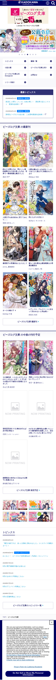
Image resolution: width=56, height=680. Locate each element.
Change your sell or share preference (20, 660)
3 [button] (25, 54)
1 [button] (20, 54)
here (45, 637)
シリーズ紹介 (10, 82)
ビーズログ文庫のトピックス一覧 (27, 605)
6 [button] (33, 54)
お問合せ (34, 75)
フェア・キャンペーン (22, 552)
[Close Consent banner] (51, 622)
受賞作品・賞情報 (23, 98)
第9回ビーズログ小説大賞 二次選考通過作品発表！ (25, 114)
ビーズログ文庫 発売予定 (27, 490)
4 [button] (28, 54)
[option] (28, 41)
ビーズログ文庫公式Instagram (12, 75)
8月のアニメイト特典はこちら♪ (14, 586)
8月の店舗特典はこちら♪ (12, 597)
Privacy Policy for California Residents (28, 667)
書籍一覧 (34, 61)
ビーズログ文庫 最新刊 (27, 321)
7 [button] (36, 54)
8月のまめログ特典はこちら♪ (13, 576)
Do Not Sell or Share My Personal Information (23, 655)
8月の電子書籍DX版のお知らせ (14, 566)
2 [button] (22, 54)
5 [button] (31, 54)
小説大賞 (8, 68)
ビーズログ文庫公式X (38, 68)
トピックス (9, 61)
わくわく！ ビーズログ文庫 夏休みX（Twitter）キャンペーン (25, 556)
